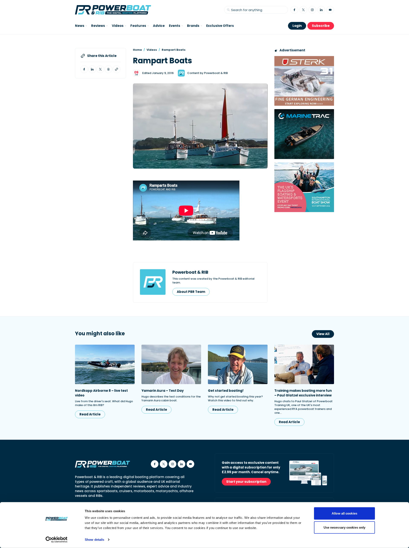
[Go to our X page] (303, 10)
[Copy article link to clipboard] (116, 69)
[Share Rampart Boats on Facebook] (84, 69)
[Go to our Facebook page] (294, 10)
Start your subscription (246, 481)
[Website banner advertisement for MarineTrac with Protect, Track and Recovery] (304, 134)
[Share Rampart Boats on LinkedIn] (92, 69)
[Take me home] (113, 9)
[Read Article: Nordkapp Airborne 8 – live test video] (105, 364)
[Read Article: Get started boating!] (238, 364)
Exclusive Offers (220, 25)
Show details (94, 539)
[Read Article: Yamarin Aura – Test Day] (171, 364)
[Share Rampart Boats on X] (100, 69)
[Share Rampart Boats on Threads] (108, 69)
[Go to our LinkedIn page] (321, 10)
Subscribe (321, 25)
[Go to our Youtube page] (330, 10)
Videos (152, 50)
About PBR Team (191, 291)
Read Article (90, 414)
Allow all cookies (344, 513)
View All (323, 334)
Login (297, 25)
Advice (159, 25)
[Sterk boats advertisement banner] (304, 81)
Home (137, 50)
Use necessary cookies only (345, 527)
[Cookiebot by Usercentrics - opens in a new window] (56, 539)
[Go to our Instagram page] (312, 10)
